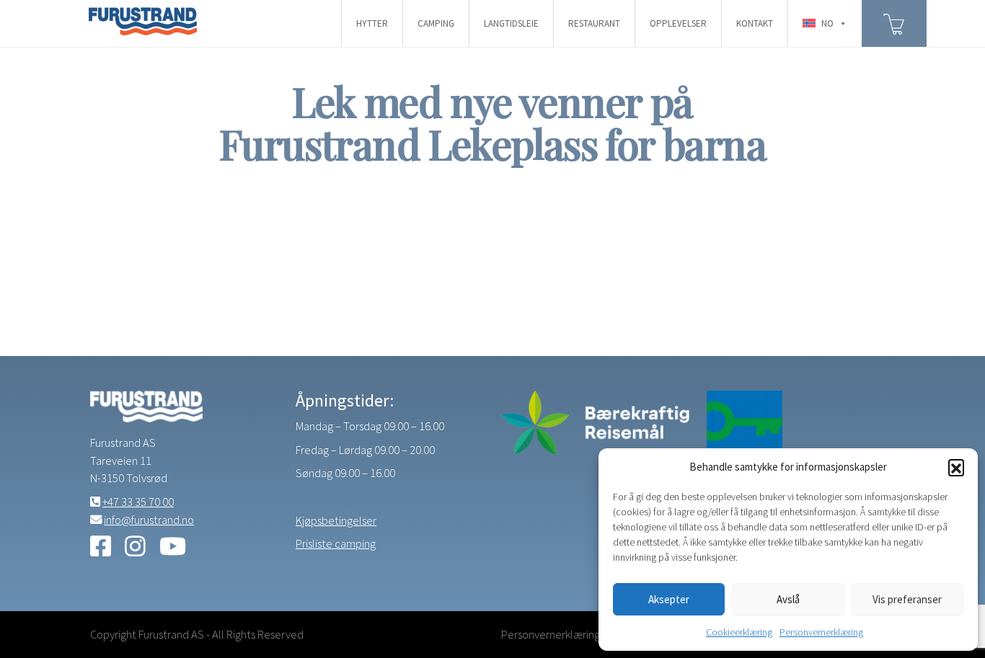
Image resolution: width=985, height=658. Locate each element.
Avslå (788, 599)
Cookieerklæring (739, 632)
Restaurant (594, 23)
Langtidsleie (511, 23)
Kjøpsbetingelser (336, 520)
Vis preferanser (907, 599)
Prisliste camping (336, 543)
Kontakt (754, 23)
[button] (956, 467)
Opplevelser (678, 23)
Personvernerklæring (821, 632)
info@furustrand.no (149, 519)
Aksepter (668, 599)
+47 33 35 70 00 (138, 501)
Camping (436, 23)
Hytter (372, 23)
